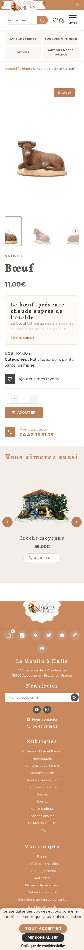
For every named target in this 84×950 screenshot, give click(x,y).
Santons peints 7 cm (42, 780)
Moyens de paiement (42, 885)
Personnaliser (43, 937)
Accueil (11, 68)
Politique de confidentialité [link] (43, 946)
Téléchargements (42, 871)
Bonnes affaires (42, 816)
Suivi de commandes (42, 863)
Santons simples (20, 365)
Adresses (42, 878)
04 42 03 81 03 (44, 726)
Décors (23, 52)
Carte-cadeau (42, 808)
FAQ (42, 830)
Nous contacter (45, 719)
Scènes (42, 801)
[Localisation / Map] (35, 635)
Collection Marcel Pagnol (42, 751)
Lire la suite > (23, 338)
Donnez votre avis (42, 906)
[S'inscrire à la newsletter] (75, 697)
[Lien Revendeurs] (42, 649)
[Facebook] (62, 635)
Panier (42, 856)
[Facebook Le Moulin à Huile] (37, 710)
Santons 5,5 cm (42, 773)
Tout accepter (43, 928)
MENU (73, 23)
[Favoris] (55, 20)
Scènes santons (33, 68)
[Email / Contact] (49, 635)
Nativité (55, 68)
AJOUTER (26, 412)
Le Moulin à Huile (42, 823)
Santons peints (23, 38)
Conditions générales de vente (42, 899)
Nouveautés (42, 758)
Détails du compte (42, 892)
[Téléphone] (22, 635)
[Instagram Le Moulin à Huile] (47, 710)
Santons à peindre (61, 38)
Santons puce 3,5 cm (42, 765)
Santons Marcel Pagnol (61, 52)
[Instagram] (75, 635)
